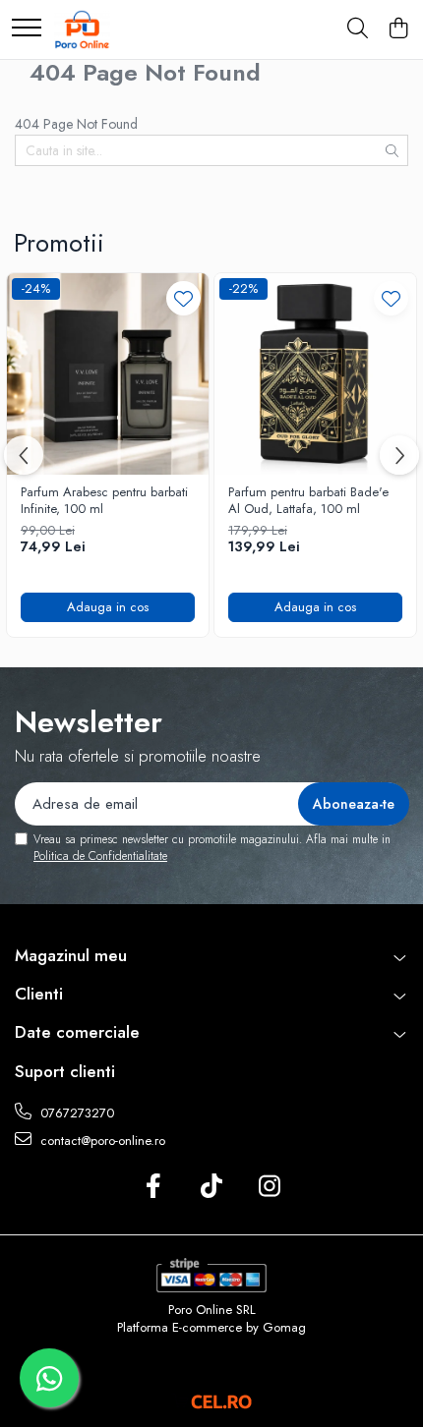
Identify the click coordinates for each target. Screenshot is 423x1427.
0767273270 (75, 1113)
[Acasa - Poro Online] (82, 29)
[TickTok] (212, 1187)
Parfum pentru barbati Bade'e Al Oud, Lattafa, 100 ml (308, 501)
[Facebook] (154, 1187)
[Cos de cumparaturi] (398, 29)
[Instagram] (270, 1187)
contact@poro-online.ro (100, 1140)
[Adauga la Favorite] (183, 298)
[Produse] (26, 29)
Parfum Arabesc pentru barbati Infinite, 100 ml (104, 501)
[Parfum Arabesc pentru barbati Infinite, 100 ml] (108, 374)
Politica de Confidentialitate (100, 856)
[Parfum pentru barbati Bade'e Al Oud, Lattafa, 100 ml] (315, 374)
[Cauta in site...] (357, 29)
